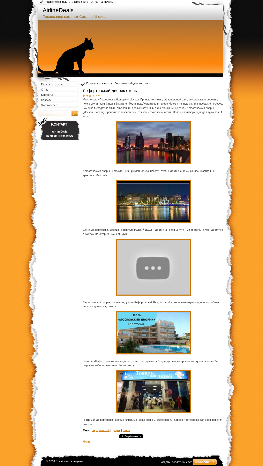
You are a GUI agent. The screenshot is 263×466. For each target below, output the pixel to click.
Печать (108, 1)
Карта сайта (81, 1)
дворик (116, 430)
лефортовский (101, 430)
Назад (86, 441)
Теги (86, 430)
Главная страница (97, 83)
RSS (96, 1)
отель (126, 430)
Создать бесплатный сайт (175, 462)
